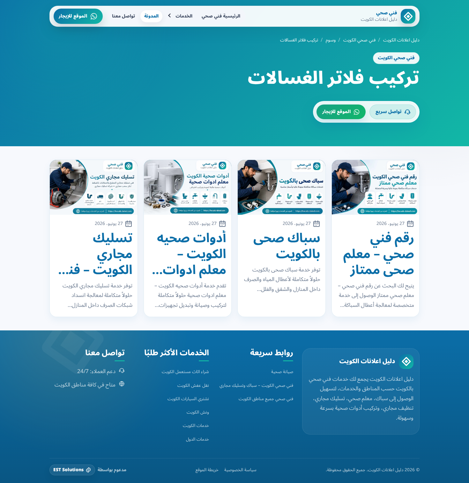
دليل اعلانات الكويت (401, 40)
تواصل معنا (123, 16)
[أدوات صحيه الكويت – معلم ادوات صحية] (188, 187)
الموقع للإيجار (73, 16)
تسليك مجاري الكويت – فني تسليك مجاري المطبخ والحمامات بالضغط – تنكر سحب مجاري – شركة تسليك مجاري (94, 254)
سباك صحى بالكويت (286, 246)
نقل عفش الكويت (193, 385)
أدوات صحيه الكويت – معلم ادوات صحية (191, 254)
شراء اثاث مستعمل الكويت (185, 371)
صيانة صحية (282, 371)
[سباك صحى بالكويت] (281, 187)
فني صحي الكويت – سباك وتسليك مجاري (256, 385)
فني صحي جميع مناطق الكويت (266, 398)
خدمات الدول (197, 439)
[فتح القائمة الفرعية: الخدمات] (170, 16)
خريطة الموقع (207, 470)
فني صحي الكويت (359, 40)
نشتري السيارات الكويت (188, 398)
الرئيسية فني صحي (221, 16)
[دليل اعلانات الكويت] (406, 361)
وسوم (331, 40)
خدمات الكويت (196, 425)
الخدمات (183, 16)
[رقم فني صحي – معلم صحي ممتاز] (376, 187)
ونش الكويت (198, 412)
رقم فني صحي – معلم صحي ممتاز (378, 254)
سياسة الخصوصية (240, 470)
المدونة (151, 16)
